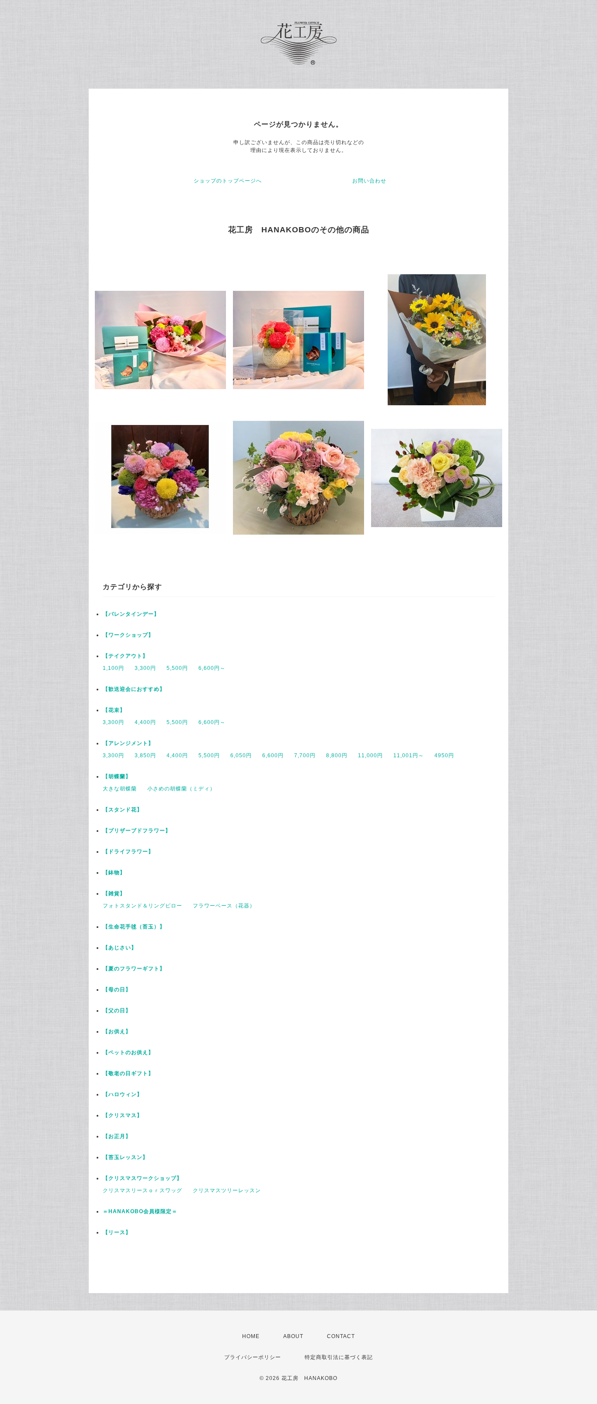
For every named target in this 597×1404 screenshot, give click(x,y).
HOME (251, 1336)
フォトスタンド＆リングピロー (142, 906)
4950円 (444, 755)
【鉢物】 (114, 872)
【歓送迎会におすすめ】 (134, 689)
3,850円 (145, 755)
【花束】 (114, 710)
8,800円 (336, 755)
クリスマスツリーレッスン (227, 1190)
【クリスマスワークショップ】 (142, 1178)
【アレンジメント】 (128, 743)
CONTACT (341, 1336)
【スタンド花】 (122, 810)
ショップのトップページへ (228, 181)
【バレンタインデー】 (131, 614)
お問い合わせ (369, 181)
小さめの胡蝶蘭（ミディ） (181, 789)
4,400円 (145, 722)
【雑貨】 (114, 893)
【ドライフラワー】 (128, 852)
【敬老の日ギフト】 (128, 1073)
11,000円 (370, 755)
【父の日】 (117, 1010)
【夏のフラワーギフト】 (134, 969)
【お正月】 (117, 1136)
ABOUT (293, 1336)
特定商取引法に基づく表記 (339, 1357)
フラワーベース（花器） (224, 906)
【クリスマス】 (122, 1115)
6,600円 (273, 755)
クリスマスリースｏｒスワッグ (142, 1190)
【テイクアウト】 (125, 656)
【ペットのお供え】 (128, 1052)
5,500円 (177, 668)
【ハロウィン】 (122, 1094)
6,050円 (241, 755)
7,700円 (305, 755)
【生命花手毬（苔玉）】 (134, 927)
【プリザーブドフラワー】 (137, 831)
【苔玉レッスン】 (125, 1157)
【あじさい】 (120, 948)
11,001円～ (408, 755)
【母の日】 (117, 990)
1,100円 (113, 668)
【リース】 (117, 1232)
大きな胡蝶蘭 (120, 789)
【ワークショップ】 (128, 635)
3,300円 (145, 668)
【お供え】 (117, 1031)
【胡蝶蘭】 (117, 776)
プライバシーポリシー (252, 1357)
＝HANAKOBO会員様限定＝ (140, 1211)
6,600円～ (212, 668)
